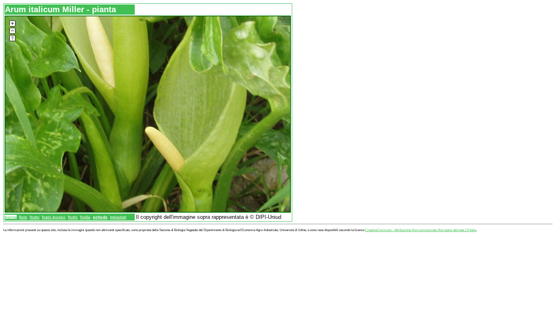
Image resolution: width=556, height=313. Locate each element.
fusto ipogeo (54, 217)
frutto (34, 217)
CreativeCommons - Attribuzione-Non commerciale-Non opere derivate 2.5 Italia (420, 230)
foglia (85, 217)
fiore (23, 217)
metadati (118, 217)
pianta (11, 217)
